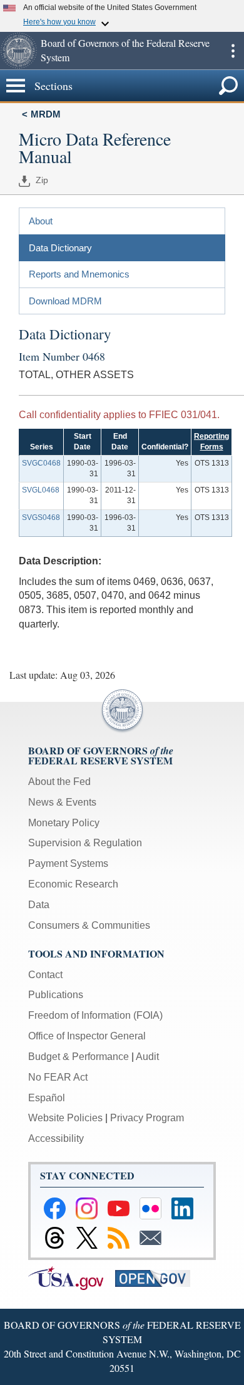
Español (46, 1097)
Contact (45, 974)
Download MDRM (65, 301)
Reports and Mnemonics (79, 274)
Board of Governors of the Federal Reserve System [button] (125, 50)
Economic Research (73, 884)
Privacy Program (147, 1117)
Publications (55, 994)
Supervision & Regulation (85, 843)
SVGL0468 (40, 490)
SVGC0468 (41, 463)
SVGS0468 (41, 517)
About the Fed (59, 781)
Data (38, 904)
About (41, 221)
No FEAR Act (58, 1077)
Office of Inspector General (87, 1036)
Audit (147, 1056)
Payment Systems (68, 863)
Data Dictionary (60, 247)
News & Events (62, 802)
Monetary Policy (63, 823)
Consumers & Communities (89, 925)
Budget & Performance (78, 1056)
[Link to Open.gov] (157, 1277)
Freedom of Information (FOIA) (95, 1015)
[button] (19, 50)
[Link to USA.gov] (71, 1277)
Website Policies (65, 1117)
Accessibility (56, 1138)
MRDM (46, 114)
